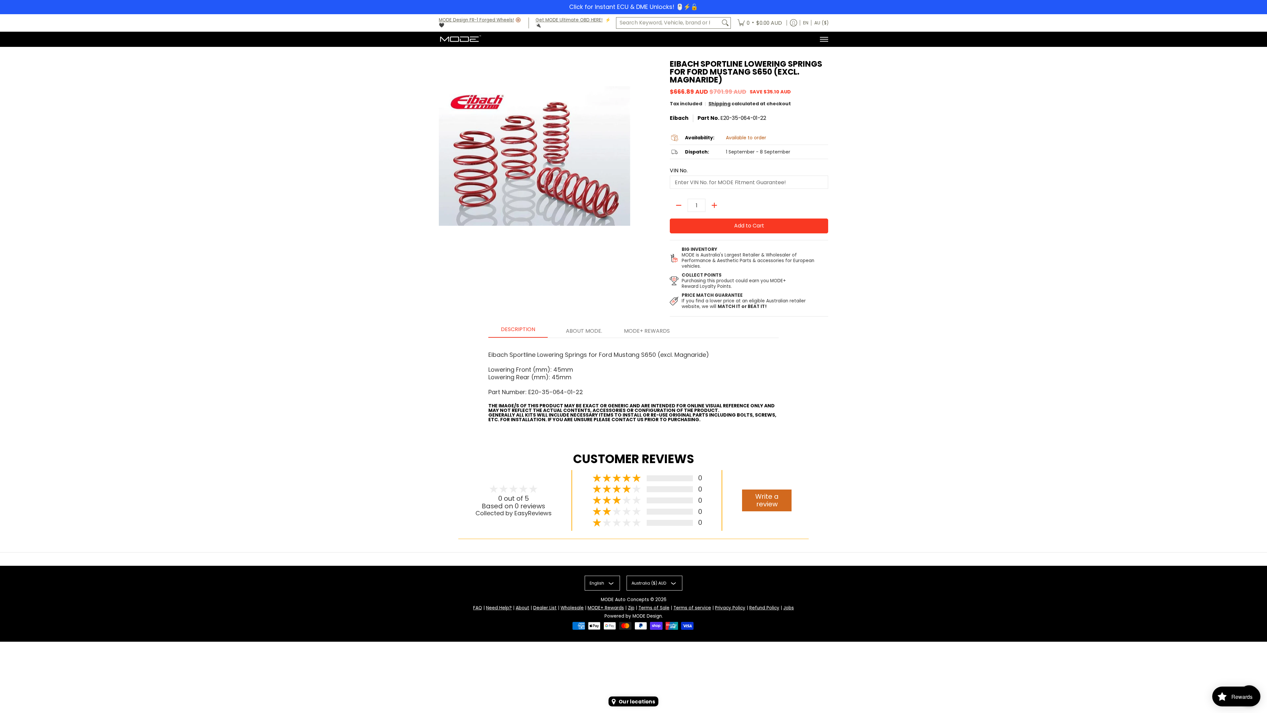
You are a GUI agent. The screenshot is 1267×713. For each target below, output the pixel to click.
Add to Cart (749, 225)
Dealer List (545, 608)
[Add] (714, 205)
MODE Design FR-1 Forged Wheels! (476, 20)
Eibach (679, 118)
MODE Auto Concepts (625, 599)
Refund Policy (764, 608)
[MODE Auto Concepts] (460, 39)
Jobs (788, 608)
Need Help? (499, 608)
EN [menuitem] (805, 23)
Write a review (767, 500)
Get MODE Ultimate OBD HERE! (569, 20)
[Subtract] (679, 205)
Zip (631, 608)
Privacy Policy (730, 608)
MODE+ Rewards (606, 608)
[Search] (725, 22)
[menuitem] (759, 23)
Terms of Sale (653, 608)
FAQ (477, 608)
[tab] (518, 331)
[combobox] (668, 22)
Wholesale (572, 608)
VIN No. (679, 170)
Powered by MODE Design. (633, 616)
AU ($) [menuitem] (821, 23)
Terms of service (692, 608)
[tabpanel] (633, 382)
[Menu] (823, 39)
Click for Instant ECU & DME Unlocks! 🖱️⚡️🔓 (633, 7)
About (522, 608)
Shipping (719, 103)
